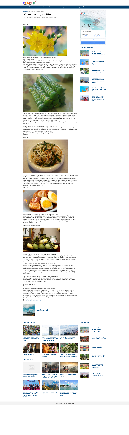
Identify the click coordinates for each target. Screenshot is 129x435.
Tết (40, 300)
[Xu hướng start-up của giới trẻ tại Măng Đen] (84, 71)
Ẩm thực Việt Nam (48, 7)
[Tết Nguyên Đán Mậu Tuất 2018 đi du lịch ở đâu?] (69, 330)
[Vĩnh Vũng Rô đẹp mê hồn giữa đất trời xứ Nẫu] (31, 367)
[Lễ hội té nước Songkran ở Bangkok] (50, 348)
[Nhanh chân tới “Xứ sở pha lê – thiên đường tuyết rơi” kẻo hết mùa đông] (84, 98)
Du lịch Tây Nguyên (28, 354)
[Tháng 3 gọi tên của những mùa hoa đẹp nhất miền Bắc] (69, 348)
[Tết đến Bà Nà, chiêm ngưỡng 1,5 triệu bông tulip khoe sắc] (84, 366)
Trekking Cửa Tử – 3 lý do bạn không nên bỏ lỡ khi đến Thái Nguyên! (98, 356)
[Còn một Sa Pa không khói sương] (69, 367)
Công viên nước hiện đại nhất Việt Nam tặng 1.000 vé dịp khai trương (99, 89)
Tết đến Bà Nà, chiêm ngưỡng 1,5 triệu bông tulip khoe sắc (97, 365)
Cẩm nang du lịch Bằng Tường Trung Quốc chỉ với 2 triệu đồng (99, 338)
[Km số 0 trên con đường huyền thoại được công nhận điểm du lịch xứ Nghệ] (50, 330)
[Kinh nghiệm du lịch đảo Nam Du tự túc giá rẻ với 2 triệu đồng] (69, 385)
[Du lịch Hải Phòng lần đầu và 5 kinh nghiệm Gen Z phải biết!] (84, 348)
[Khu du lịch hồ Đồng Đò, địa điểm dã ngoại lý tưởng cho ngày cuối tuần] (84, 53)
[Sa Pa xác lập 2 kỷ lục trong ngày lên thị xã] (84, 375)
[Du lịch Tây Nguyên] (31, 348)
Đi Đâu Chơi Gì (42, 310)
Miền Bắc (28, 300)
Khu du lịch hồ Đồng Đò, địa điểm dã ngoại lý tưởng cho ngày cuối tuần (98, 53)
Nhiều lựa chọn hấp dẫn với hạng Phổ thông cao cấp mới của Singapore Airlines (50, 376)
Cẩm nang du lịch (36, 7)
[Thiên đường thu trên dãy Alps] (50, 385)
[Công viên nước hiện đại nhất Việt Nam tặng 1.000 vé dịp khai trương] (84, 89)
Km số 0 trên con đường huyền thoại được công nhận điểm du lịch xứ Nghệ (50, 338)
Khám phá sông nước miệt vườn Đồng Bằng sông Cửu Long (31, 338)
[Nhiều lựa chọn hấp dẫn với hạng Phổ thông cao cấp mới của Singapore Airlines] (50, 367)
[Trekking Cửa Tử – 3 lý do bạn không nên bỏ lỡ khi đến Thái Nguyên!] (84, 357)
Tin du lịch (70, 7)
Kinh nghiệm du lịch (60, 7)
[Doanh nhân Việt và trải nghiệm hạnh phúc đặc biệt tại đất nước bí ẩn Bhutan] (84, 80)
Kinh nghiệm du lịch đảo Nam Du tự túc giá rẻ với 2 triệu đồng (68, 393)
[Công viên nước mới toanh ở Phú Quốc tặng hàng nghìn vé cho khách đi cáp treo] (84, 62)
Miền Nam (35, 300)
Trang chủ (27, 7)
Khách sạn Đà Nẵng (80, 7)
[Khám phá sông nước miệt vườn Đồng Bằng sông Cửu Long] (31, 330)
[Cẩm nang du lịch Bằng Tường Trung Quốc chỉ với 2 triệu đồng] (84, 339)
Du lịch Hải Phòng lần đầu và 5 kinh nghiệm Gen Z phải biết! (98, 347)
